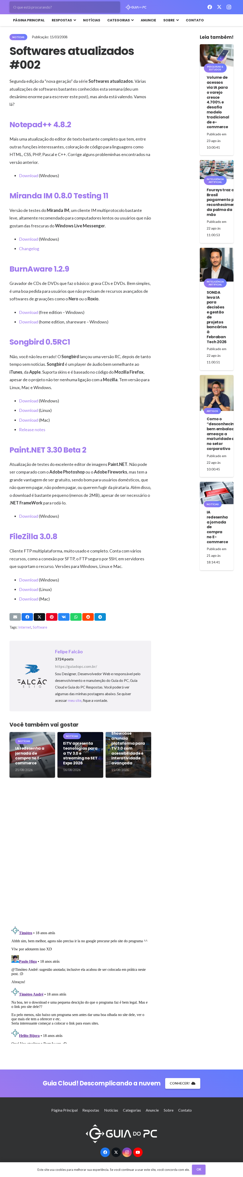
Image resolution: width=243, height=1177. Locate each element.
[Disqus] (80, 853)
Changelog (29, 248)
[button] (74, 20)
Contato (185, 1110)
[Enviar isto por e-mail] (15, 617)
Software (40, 627)
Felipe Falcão (69, 651)
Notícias (111, 1110)
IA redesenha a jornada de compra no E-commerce (29, 756)
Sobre (168, 1110)
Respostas (90, 1110)
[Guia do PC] (136, 7)
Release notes (32, 429)
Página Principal (64, 1110)
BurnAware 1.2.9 (39, 269)
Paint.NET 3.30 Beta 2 (47, 449)
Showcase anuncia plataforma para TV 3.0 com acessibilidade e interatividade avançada (128, 748)
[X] (219, 7)
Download (28, 175)
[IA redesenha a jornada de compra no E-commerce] (217, 493)
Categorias (132, 1110)
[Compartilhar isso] (27, 617)
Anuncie (152, 1110)
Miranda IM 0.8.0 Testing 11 (58, 195)
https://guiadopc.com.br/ (76, 666)
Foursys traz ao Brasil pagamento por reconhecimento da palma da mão (223, 202)
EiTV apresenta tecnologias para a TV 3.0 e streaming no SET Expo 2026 (80, 753)
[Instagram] (229, 7)
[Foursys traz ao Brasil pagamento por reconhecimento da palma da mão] (217, 169)
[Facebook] (210, 7)
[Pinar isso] (51, 617)
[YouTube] (138, 1152)
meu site (74, 700)
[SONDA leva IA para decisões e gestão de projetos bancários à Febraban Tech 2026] (217, 265)
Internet (24, 627)
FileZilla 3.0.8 (33, 536)
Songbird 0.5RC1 (39, 342)
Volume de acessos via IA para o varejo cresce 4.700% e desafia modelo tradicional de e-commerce (218, 102)
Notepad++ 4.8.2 (40, 124)
